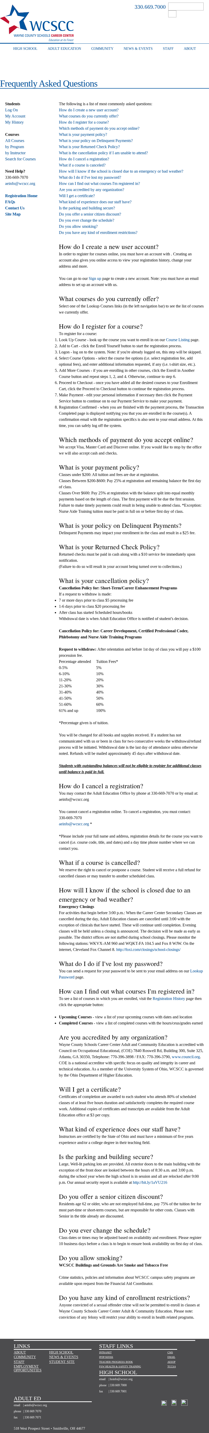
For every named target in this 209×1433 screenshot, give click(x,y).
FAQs (10, 202)
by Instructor (15, 153)
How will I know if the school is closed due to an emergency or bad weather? (121, 171)
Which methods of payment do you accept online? (99, 128)
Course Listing (178, 340)
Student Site (62, 1362)
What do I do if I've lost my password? (90, 177)
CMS (170, 1352)
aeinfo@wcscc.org (20, 183)
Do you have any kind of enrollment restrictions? (98, 232)
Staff (168, 49)
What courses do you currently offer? (89, 116)
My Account (15, 116)
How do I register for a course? (84, 122)
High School (25, 49)
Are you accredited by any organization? (91, 189)
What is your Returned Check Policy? (89, 147)
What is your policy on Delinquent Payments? (96, 140)
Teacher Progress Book (116, 1361)
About (190, 49)
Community (102, 49)
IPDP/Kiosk (106, 1357)
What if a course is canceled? (82, 165)
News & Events (138, 49)
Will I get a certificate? (77, 196)
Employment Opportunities (28, 1368)
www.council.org (186, 1057)
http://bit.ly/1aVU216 (150, 1182)
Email (171, 1357)
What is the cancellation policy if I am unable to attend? (103, 153)
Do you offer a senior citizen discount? (90, 214)
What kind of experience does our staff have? (95, 202)
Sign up (95, 278)
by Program (14, 147)
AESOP (171, 1361)
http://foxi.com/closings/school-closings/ (148, 949)
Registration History (169, 998)
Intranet (105, 1352)
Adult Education (64, 49)
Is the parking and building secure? (87, 208)
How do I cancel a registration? (84, 159)
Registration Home (21, 196)
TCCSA (171, 1366)
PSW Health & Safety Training (120, 1366)
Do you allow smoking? (78, 226)
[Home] (37, 38)
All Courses (14, 140)
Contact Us (14, 208)
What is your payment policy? (83, 134)
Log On (11, 110)
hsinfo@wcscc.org (121, 1379)
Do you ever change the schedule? (86, 220)
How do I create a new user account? (89, 110)
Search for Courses (20, 159)
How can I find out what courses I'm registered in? (99, 183)
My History (14, 122)
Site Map (13, 214)
